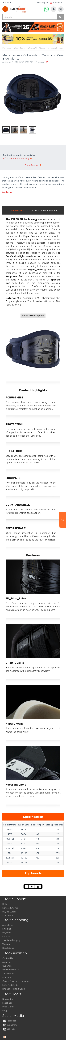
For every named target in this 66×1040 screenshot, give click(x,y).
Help (4, 904)
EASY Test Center (10, 984)
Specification (32, 165)
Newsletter (7, 999)
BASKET (61, 9)
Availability (7, 924)
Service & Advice (10, 907)
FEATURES (17, 210)
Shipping (6, 928)
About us (6, 962)
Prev (5, 93)
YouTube (11, 1028)
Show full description (33, 315)
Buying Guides (9, 911)
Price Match (8, 1006)
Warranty (7, 944)
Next (59, 93)
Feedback (7, 1002)
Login (53, 9)
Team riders (8, 973)
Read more (7, 192)
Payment (6, 932)
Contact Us (7, 958)
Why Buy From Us (10, 969)
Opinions (6, 977)
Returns (6, 936)
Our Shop (7, 965)
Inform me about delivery (16, 158)
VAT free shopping (11, 940)
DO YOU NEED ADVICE (44, 210)
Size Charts (7, 915)
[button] (62, 520)
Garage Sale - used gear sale (16, 981)
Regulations (8, 947)
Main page (6, 48)
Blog (4, 1010)
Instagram (12, 1024)
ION (47, 62)
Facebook (11, 1020)
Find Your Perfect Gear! (13, 988)
